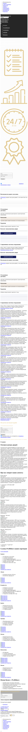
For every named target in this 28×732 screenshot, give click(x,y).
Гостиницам (6, 30)
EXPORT (5, 32)
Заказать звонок (4, 20)
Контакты (5, 34)
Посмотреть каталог (5, 419)
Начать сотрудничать (5, 699)
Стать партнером (4, 551)
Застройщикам (6, 27)
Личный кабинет (4, 22)
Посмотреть (3, 197)
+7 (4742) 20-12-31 (5, 19)
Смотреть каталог (8, 233)
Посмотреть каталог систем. (7, 250)
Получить (3, 434)
